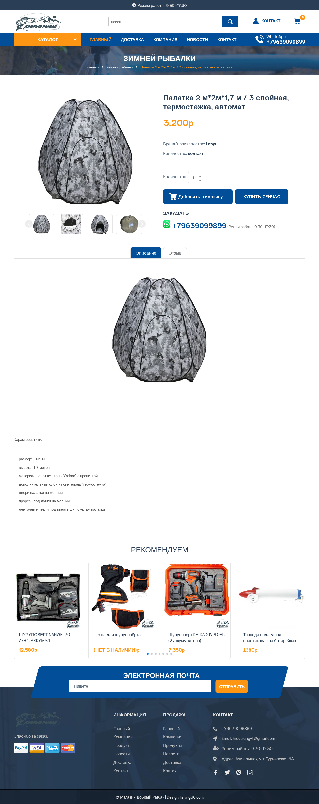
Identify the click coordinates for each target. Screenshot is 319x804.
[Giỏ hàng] (297, 22)
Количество (174, 176)
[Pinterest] (238, 772)
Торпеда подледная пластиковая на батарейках (269, 637)
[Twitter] (227, 772)
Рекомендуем (159, 549)
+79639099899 (285, 42)
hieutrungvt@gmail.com (254, 738)
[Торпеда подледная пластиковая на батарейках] (271, 595)
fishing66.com (192, 796)
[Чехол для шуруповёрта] (122, 595)
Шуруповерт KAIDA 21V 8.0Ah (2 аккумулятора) (196, 637)
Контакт (120, 770)
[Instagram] (250, 772)
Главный (121, 728)
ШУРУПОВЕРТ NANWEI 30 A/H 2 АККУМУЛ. (44, 637)
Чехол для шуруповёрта (117, 634)
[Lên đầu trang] (309, 778)
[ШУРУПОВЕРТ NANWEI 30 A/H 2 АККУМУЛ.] (47, 595)
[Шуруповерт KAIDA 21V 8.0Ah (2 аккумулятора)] (196, 595)
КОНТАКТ (270, 20)
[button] (148, 654)
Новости (121, 753)
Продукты (122, 745)
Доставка (122, 762)
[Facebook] (216, 772)
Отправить (232, 686)
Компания (123, 736)
